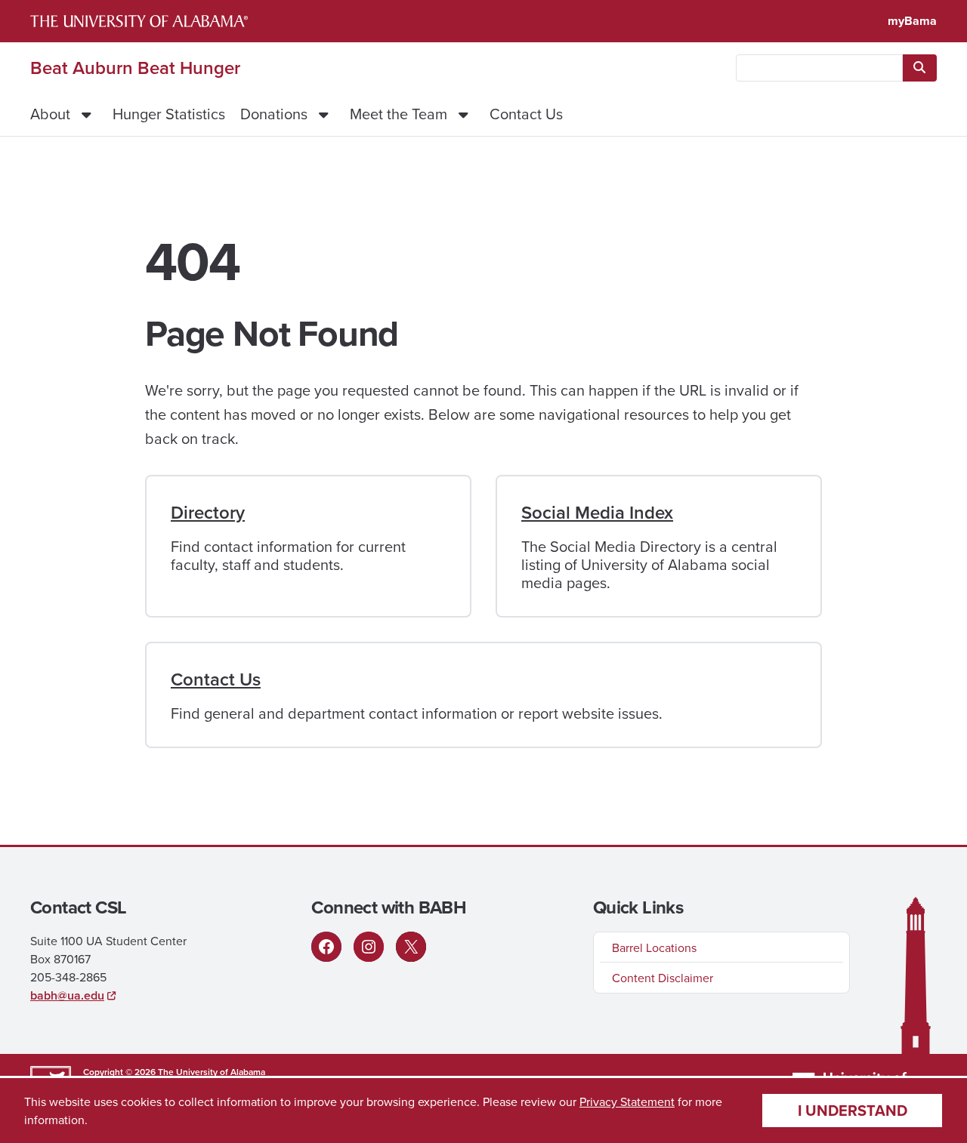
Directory (208, 512)
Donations (273, 114)
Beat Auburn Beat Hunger (135, 68)
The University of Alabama (211, 1071)
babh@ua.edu (67, 995)
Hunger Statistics (169, 114)
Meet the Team (398, 114)
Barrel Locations (654, 947)
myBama (912, 20)
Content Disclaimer (662, 977)
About (50, 114)
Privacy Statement (627, 1101)
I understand (852, 1110)
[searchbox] (819, 68)
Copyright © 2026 (119, 1071)
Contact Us (526, 114)
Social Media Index (597, 512)
